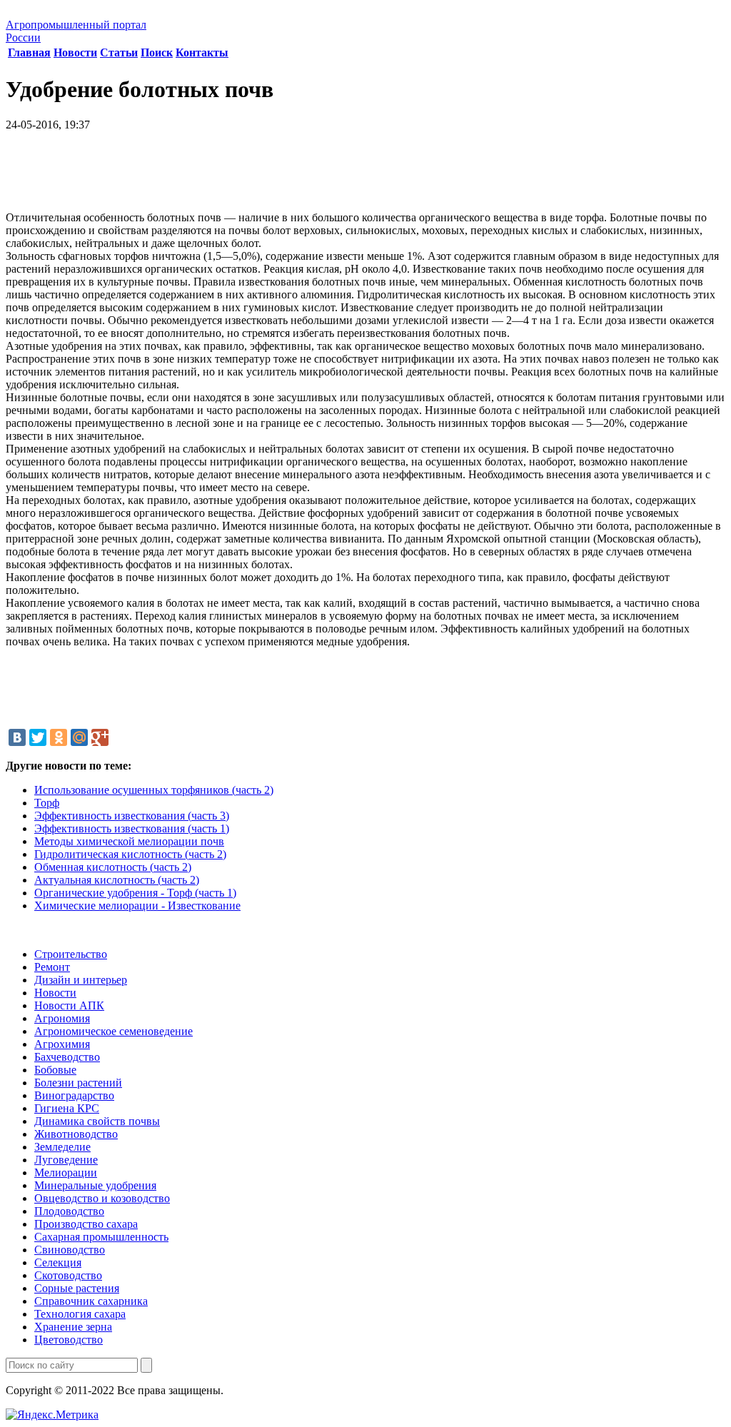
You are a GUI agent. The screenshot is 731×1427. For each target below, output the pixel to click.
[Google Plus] (100, 737)
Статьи (119, 52)
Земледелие (62, 1147)
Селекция (57, 1262)
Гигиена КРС (66, 1108)
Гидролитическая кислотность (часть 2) (130, 854)
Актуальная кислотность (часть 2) (116, 880)
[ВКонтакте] (17, 737)
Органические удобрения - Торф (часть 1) (135, 893)
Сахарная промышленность (101, 1237)
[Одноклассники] (58, 737)
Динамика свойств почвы (97, 1121)
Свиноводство (69, 1250)
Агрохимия (62, 1044)
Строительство (70, 954)
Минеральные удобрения (95, 1185)
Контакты (202, 52)
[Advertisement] (365, 176)
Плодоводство (69, 1211)
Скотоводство (68, 1275)
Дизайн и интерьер (80, 980)
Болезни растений (78, 1082)
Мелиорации (65, 1172)
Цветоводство (68, 1339)
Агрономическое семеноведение (113, 1031)
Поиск (157, 52)
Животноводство (76, 1134)
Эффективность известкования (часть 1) (131, 828)
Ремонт (52, 967)
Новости (75, 52)
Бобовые (55, 1070)
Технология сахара (80, 1314)
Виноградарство (74, 1095)
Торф (46, 803)
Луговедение (66, 1160)
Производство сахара (86, 1224)
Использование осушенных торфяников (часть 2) (153, 790)
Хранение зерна (73, 1327)
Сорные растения (76, 1288)
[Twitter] (37, 737)
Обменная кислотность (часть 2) (112, 867)
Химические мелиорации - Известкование (137, 905)
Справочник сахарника (91, 1301)
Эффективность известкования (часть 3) (131, 816)
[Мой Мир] (79, 737)
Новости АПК (69, 1005)
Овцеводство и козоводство (102, 1198)
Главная (29, 52)
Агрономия (62, 1018)
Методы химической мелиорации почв (129, 841)
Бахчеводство (67, 1057)
